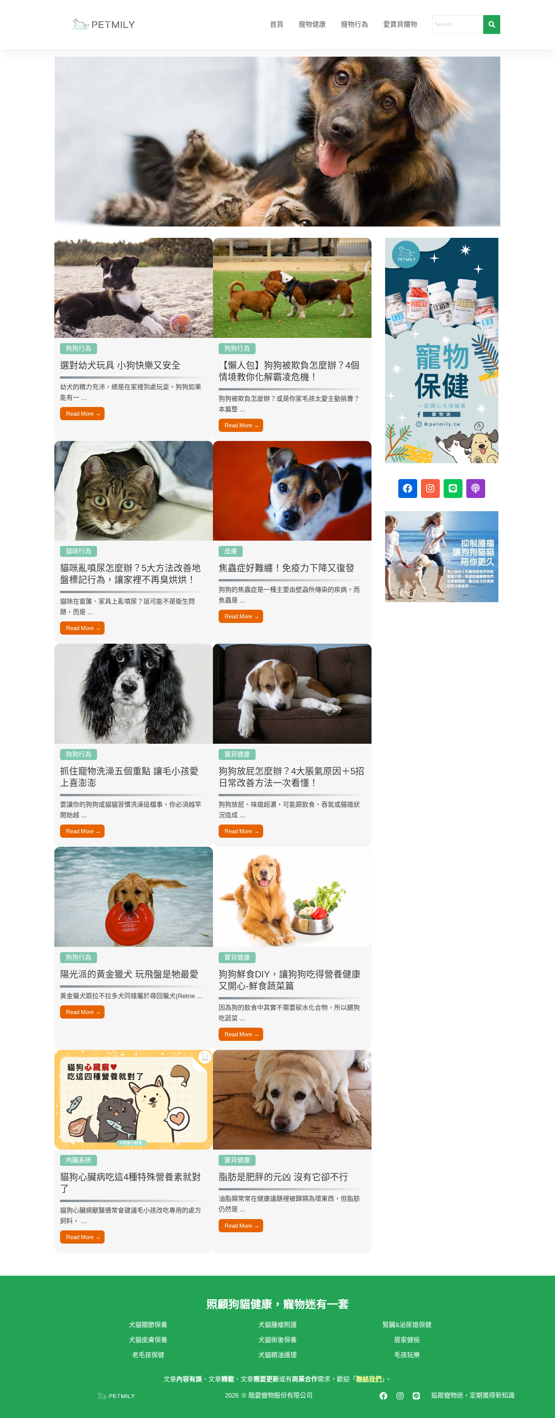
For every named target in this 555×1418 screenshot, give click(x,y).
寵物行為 (354, 24)
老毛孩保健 (148, 1355)
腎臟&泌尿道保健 (407, 1325)
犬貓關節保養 (148, 1325)
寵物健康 (312, 24)
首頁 (277, 24)
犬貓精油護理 (277, 1355)
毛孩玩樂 (407, 1355)
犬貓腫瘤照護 (277, 1325)
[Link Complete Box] (133, 339)
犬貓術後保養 (277, 1340)
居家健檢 (407, 1340)
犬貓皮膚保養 (148, 1340)
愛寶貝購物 (400, 24)
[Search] (491, 24)
